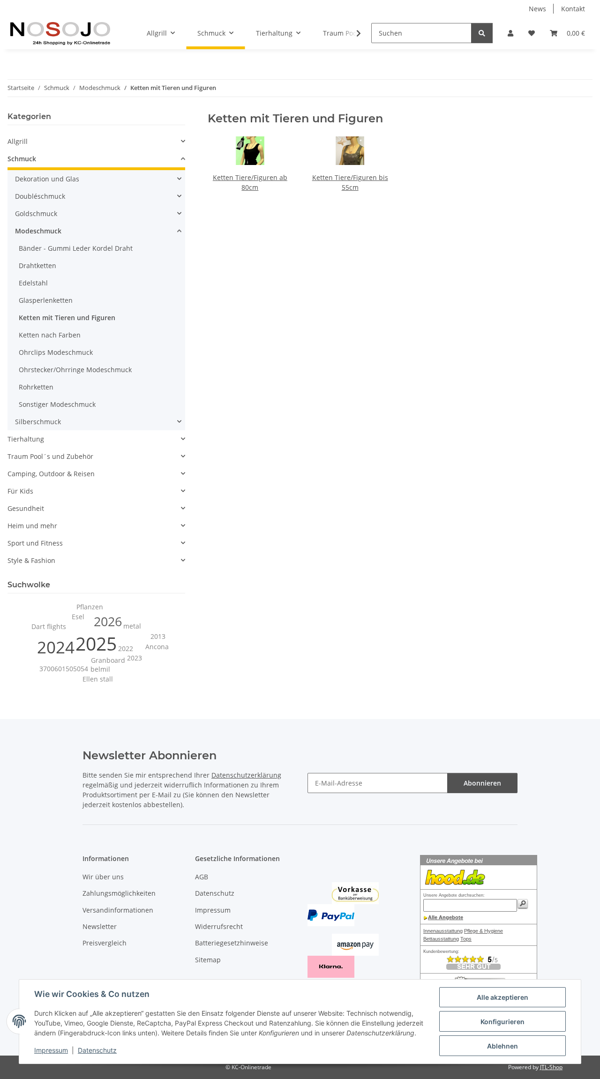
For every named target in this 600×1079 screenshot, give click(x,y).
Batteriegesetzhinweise (231, 942)
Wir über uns (103, 876)
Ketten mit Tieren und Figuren (67, 317)
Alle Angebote (445, 917)
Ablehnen (502, 1046)
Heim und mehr (32, 525)
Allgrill (18, 141)
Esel (78, 616)
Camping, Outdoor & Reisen (51, 473)
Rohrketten (36, 386)
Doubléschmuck (40, 196)
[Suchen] (482, 33)
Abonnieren (482, 783)
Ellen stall (97, 678)
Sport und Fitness (35, 543)
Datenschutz (97, 1050)
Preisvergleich (104, 942)
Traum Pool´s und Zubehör (50, 456)
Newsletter (99, 926)
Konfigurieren (502, 1022)
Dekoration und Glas (47, 178)
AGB (201, 876)
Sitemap (208, 959)
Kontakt (573, 8)
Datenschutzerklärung (246, 775)
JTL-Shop (551, 1067)
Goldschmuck (36, 213)
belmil (100, 669)
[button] (510, 33)
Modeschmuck (38, 230)
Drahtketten (37, 265)
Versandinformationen (117, 910)
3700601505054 (63, 668)
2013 (157, 636)
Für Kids (20, 491)
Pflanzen (89, 606)
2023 (134, 657)
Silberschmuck (38, 421)
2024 (56, 647)
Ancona (157, 646)
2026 (108, 621)
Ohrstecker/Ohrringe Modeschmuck (75, 369)
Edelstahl (33, 282)
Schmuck (22, 158)
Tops (466, 939)
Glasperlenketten (46, 300)
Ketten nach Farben (50, 334)
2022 (125, 648)
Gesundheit (26, 508)
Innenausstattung (443, 931)
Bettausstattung (441, 939)
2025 (96, 643)
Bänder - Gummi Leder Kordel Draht (76, 248)
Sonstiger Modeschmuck (57, 404)
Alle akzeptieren (502, 997)
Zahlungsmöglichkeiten (119, 893)
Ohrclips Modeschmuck (56, 352)
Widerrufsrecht (219, 926)
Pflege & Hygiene (483, 931)
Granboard (108, 660)
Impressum (51, 1050)
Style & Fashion (31, 560)
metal (132, 626)
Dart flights (48, 626)
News (537, 8)
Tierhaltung (26, 439)
